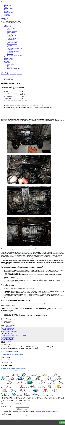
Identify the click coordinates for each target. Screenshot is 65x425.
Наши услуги (7, 5)
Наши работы (7, 9)
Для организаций (8, 12)
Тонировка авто (11, 39)
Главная (6, 4)
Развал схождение (12, 35)
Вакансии (6, 14)
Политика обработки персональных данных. (47, 411)
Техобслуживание (12, 34)
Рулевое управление (12, 41)
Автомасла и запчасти (13, 51)
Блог (8, 65)
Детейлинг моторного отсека (12, 100)
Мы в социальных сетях (13, 68)
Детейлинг (10, 52)
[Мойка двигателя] (29, 153)
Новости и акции (8, 8)
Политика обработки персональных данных (13, 368)
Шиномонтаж (10, 36)
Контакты (6, 11)
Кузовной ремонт (11, 28)
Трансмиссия (10, 45)
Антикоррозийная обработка (15, 48)
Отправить (3, 413)
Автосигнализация (12, 44)
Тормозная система (12, 42)
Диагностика (10, 49)
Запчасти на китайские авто (14, 55)
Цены (5, 7)
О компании (7, 15)
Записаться (9, 326)
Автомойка (10, 29)
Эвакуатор (10, 54)
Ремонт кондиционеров (13, 46)
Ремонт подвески (11, 32)
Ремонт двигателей (12, 31)
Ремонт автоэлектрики (13, 38)
